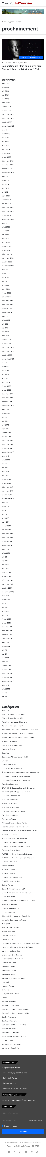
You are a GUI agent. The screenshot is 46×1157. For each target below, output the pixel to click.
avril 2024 (5, 192)
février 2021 (6, 339)
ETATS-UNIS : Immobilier (11, 796)
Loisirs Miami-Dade (9, 963)
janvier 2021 (6, 343)
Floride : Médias (8, 866)
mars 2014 (5, 662)
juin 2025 (5, 138)
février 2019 (6, 433)
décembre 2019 (7, 394)
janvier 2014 (6, 669)
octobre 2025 (7, 122)
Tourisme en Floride (9, 1029)
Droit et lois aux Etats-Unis (12, 768)
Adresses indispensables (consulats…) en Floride (20, 730)
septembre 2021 (8, 312)
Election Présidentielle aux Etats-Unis (16, 780)
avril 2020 (5, 378)
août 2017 (5, 503)
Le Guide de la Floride (22, 1146)
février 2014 (6, 666)
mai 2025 (5, 141)
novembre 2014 (7, 631)
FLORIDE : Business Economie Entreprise (17, 854)
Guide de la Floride (10, 1078)
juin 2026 (5, 91)
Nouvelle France (8, 986)
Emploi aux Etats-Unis (10, 784)
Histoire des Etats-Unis (10, 908)
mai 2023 (5, 235)
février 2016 (6, 572)
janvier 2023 (6, 250)
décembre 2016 (7, 534)
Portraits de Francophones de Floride (15, 1009)
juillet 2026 (6, 87)
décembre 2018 (7, 440)
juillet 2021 (6, 320)
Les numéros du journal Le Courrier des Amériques (21, 943)
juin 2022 (5, 277)
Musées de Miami (8, 974)
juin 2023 (5, 231)
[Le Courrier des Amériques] (23, 3)
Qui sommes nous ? (10, 1083)
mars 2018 (5, 475)
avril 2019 (5, 425)
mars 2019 (5, 429)
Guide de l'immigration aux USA (13, 889)
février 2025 (6, 153)
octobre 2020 (7, 355)
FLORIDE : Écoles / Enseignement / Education (18, 858)
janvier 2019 (6, 437)
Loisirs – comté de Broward (12, 955)
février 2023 (6, 246)
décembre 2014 (7, 627)
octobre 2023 (7, 215)
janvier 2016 (6, 576)
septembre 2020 (8, 359)
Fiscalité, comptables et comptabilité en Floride (19, 831)
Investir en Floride (8, 932)
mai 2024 (5, 188)
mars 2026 (6, 103)
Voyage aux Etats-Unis (10, 1048)
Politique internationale (10, 1005)
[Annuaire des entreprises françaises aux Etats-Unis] (23, 11)
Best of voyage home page (12, 745)
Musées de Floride (9, 970)
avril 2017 (5, 518)
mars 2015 (5, 615)
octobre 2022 (7, 262)
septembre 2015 (8, 592)
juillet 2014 (6, 646)
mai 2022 (5, 281)
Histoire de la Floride (9, 904)
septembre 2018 (8, 452)
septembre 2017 (8, 499)
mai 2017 (5, 514)
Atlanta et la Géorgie (9, 741)
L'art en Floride (7, 939)
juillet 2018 (6, 460)
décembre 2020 (8, 347)
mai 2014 (5, 654)
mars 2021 (5, 336)
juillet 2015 (6, 600)
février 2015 (6, 619)
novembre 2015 (7, 584)
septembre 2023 (8, 219)
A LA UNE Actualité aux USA (12, 718)
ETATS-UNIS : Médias (10, 800)
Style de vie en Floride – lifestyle (14, 1025)
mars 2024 (6, 196)
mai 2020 (5, 374)
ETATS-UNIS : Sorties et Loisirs (13, 811)
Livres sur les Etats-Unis (11, 951)
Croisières (5, 761)
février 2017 (6, 526)
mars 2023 (6, 242)
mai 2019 (5, 421)
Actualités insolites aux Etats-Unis (14, 722)
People (4, 998)
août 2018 (5, 456)
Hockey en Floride (8, 912)
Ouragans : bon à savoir (10, 994)
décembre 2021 (7, 301)
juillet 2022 (6, 273)
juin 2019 (5, 417)
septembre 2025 (8, 126)
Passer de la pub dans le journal (15, 1088)
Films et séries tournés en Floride (14, 823)
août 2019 (5, 409)
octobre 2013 (7, 677)
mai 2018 (5, 468)
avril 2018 (5, 471)
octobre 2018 (7, 448)
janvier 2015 (6, 623)
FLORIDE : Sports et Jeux (11, 881)
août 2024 (5, 176)
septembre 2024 (8, 173)
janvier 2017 (6, 530)
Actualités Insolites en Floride (13, 726)
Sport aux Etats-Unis (9, 1021)
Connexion (23, 1131)
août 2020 (5, 363)
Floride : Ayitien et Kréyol (11, 850)
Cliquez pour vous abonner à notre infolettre (18, 1100)
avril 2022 (5, 285)
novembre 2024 (8, 165)
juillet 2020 (6, 367)
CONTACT (35, 1146)
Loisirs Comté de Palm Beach (12, 959)
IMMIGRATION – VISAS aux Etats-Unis (16, 916)
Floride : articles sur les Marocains (14, 838)
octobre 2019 (7, 402)
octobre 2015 (7, 588)
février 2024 (6, 200)
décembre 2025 (8, 114)
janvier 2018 (6, 483)
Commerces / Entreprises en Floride (15, 757)
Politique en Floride (9, 1001)
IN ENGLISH (6, 924)
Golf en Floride (7, 885)
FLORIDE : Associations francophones (16, 846)
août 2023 (5, 223)
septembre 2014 (8, 638)
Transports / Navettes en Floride (14, 1036)
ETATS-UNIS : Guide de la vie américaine (17, 792)
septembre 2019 (8, 405)
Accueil (6, 22)
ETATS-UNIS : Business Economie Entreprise (18, 788)
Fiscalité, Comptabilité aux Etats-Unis (15, 827)
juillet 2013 (6, 689)
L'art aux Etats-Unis (9, 935)
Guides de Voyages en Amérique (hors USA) (18, 900)
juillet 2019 (6, 413)
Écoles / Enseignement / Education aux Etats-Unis (20, 772)
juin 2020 (5, 371)
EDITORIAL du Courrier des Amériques (16, 776)
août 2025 (5, 130)
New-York (5, 982)
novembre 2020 (8, 351)
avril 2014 (5, 658)
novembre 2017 (7, 491)
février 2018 (6, 479)
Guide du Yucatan (8, 897)
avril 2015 (5, 611)
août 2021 (5, 316)
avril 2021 (5, 332)
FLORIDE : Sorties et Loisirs (12, 877)
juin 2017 (5, 510)
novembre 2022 (8, 258)
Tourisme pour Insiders (10, 1032)
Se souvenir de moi (10, 1126)
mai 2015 (5, 607)
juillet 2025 (6, 134)
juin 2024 (5, 184)
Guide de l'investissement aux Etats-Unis (17, 893)
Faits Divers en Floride (10, 815)
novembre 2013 (7, 673)
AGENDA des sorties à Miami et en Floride (17, 734)
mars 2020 (6, 382)
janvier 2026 (6, 110)
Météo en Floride (8, 966)
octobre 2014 (7, 634)
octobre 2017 (7, 495)
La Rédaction (8, 63)
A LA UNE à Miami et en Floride (13, 714)
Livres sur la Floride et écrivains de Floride (17, 947)
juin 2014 (5, 650)
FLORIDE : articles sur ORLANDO (14, 842)
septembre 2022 (8, 266)
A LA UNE (5, 710)
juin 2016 (5, 557)
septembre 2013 (8, 681)
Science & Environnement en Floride (15, 1013)
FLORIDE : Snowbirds (9, 869)
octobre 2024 (7, 169)
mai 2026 (5, 95)
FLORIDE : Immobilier (9, 862)
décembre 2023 (8, 207)
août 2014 (5, 642)
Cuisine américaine (9, 765)
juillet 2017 (6, 506)
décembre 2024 (8, 161)
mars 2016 (5, 569)
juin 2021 (5, 324)
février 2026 (6, 107)
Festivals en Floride (9, 819)
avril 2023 (5, 239)
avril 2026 (5, 99)
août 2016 (5, 549)
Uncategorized (7, 1040)
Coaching (5, 753)
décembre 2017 (7, 487)
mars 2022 (6, 289)
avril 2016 (5, 565)
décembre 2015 (7, 580)
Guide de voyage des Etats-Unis (15, 1073)
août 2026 (5, 83)
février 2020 (6, 386)
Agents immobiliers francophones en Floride (18, 737)
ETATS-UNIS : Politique (10, 807)
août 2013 (5, 685)
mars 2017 (5, 522)
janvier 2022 (6, 297)
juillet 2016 (6, 553)
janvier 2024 (6, 204)
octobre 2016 (7, 541)
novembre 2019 (7, 398)
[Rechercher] (11, 4)
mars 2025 (6, 149)
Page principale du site (11, 1068)
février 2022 (6, 293)
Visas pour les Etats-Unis (11, 1044)
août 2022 (5, 270)
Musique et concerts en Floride (13, 978)
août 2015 (5, 596)
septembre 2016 (8, 545)
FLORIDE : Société (8, 873)
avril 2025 (5, 145)
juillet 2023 (6, 227)
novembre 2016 (7, 537)
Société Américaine (9, 1017)
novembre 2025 (8, 118)
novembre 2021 (7, 305)
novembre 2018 (7, 444)
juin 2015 (5, 603)
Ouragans (5, 990)
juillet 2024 (6, 180)
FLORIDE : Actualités (9, 834)
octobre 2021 (7, 308)
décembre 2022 (8, 254)
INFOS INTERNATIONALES (11, 928)
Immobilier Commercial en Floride (14, 920)
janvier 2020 (6, 390)
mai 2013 (5, 697)
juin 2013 (5, 693)
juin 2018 (5, 464)
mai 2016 (5, 561)
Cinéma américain (8, 749)
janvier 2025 (6, 157)
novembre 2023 (8, 211)
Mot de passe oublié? (35, 1120)
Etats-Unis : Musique (9, 803)
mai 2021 (5, 328)
